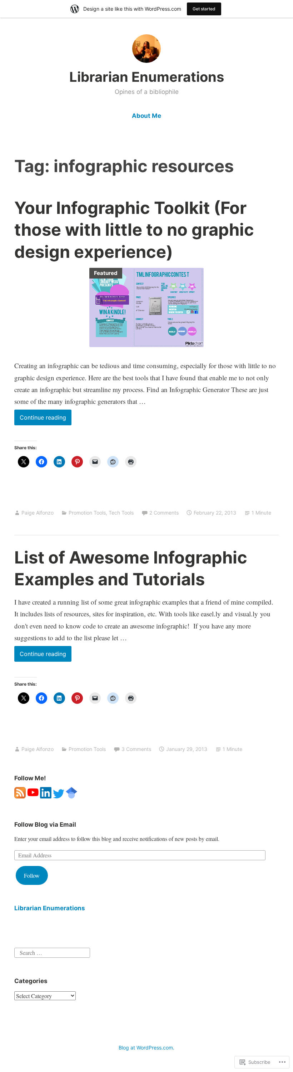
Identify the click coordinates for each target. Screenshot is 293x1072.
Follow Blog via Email (45, 824)
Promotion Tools (87, 513)
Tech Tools (121, 513)
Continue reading (40, 419)
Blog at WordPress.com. (146, 1048)
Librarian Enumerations (146, 77)
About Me (146, 115)
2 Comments (164, 513)
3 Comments (136, 749)
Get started (204, 8)
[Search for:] (52, 952)
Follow (32, 875)
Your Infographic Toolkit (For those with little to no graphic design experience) (134, 229)
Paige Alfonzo (37, 513)
